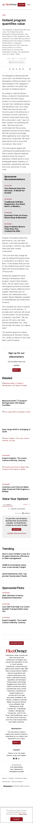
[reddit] (20, 69)
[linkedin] (13, 69)
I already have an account (16, 533)
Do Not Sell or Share (21, 778)
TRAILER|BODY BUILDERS (16, 771)
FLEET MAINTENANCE (16, 767)
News (4, 15)
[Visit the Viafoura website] (26, 513)
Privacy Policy (6, 781)
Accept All (16, 819)
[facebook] (10, 69)
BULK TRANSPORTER (16, 769)
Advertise (11, 778)
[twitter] (16, 69)
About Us (4, 778)
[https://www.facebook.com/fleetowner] (14, 758)
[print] (30, 69)
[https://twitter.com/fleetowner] (19, 758)
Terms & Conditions (17, 781)
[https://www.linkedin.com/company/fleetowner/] (16, 758)
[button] (3, 4)
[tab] (7, 504)
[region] (16, 509)
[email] (23, 69)
